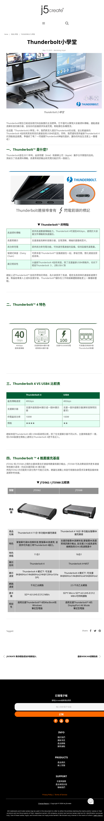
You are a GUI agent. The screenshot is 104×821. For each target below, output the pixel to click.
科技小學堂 (14, 34)
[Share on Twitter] (95, 631)
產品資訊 (61, 762)
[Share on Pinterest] (100, 631)
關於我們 (61, 737)
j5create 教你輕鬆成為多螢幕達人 (21, 656)
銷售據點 (61, 746)
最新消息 (61, 740)
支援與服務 (61, 781)
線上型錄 (61, 765)
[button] (91, 801)
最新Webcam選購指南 (88, 656)
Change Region (43, 803)
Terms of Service (61, 795)
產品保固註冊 (61, 784)
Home (6, 34)
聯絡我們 (61, 787)
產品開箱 (61, 743)
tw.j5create (67, 803)
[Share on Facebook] (91, 631)
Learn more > (98, 815)
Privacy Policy (47, 795)
